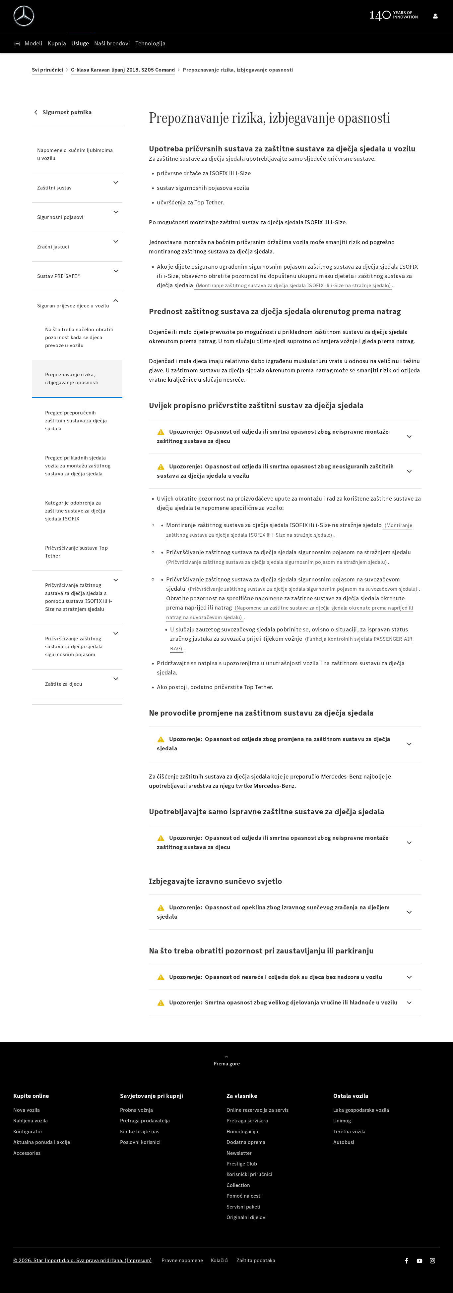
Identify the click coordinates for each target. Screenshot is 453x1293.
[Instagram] (432, 1261)
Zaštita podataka (255, 1260)
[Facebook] (407, 1261)
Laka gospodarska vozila (361, 1109)
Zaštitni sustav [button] (54, 187)
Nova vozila (26, 1109)
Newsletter (239, 1153)
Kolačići (219, 1260)
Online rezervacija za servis (258, 1109)
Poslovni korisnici (140, 1142)
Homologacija (242, 1131)
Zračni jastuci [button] (53, 246)
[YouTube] (419, 1261)
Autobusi (343, 1142)
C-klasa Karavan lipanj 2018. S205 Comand (123, 69)
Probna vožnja (136, 1109)
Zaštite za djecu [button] (63, 683)
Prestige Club (242, 1163)
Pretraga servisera (247, 1120)
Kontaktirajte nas (139, 1131)
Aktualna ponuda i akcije (41, 1142)
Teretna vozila (349, 1131)
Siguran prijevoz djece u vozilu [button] (73, 305)
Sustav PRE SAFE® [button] (58, 276)
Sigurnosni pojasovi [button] (60, 217)
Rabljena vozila (30, 1120)
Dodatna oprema (246, 1142)
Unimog (342, 1120)
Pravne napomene (182, 1260)
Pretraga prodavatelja (145, 1120)
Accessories (26, 1153)
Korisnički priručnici (249, 1174)
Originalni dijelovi (247, 1217)
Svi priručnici (47, 69)
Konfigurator (27, 1131)
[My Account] (435, 16)
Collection (238, 1185)
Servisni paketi (243, 1206)
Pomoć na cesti (244, 1195)
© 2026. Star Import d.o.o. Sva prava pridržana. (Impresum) (82, 1260)
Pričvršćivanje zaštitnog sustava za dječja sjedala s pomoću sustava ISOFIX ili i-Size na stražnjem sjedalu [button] (78, 597)
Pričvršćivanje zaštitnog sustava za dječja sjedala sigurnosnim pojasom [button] (74, 646)
